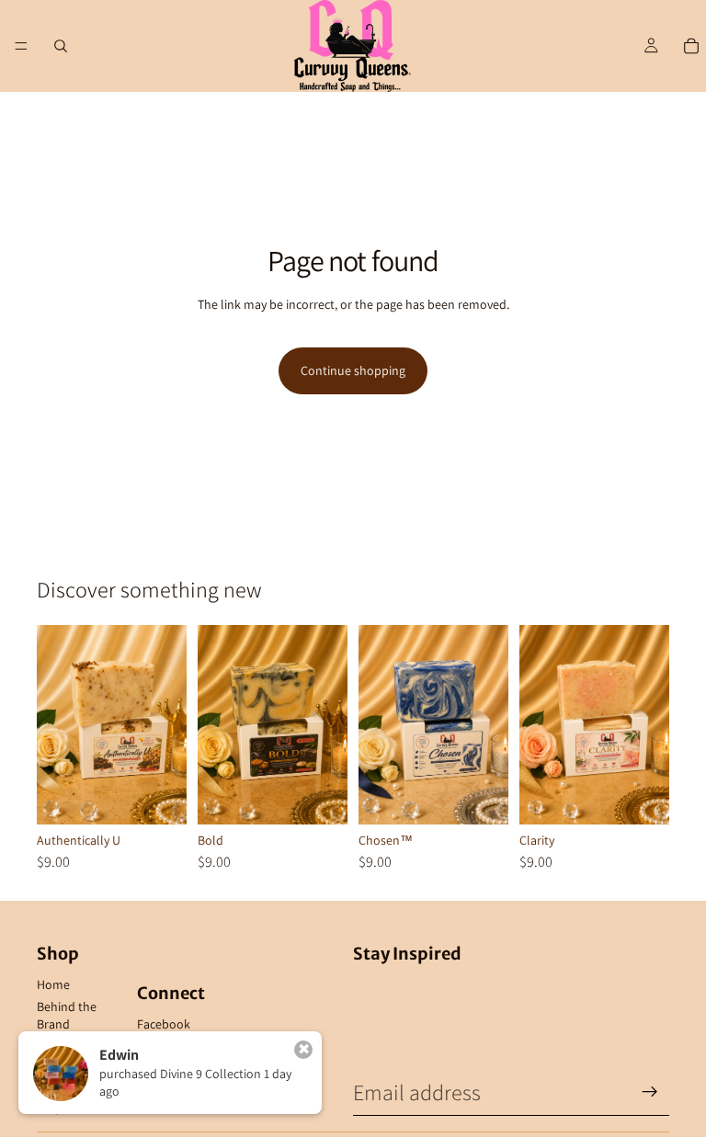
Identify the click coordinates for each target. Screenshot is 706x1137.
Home (53, 984)
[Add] (158, 796)
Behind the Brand (67, 1015)
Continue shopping (353, 370)
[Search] (60, 46)
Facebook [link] (163, 1024)
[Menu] (21, 46)
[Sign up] (650, 1092)
